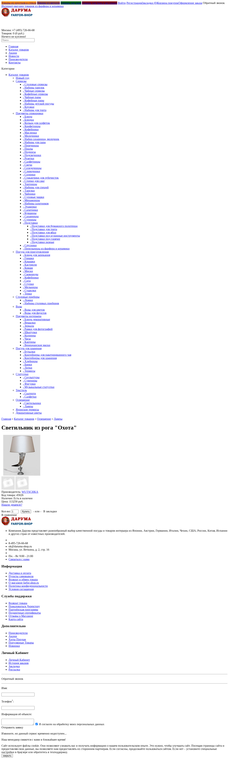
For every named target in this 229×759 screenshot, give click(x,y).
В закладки (50, 511)
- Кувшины (29, 213)
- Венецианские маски (36, 345)
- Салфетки (29, 396)
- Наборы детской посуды (38, 103)
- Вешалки (29, 322)
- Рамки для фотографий (38, 329)
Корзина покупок (167, 2)
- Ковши (28, 267)
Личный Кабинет (19, 659)
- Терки (27, 293)
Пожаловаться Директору (24, 606)
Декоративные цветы (29, 412)
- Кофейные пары (33, 100)
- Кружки (28, 106)
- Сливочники (31, 171)
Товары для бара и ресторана (99, 2)
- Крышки (29, 261)
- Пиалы (28, 148)
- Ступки (28, 283)
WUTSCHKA (30, 491)
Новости (14, 56)
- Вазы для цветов (34, 309)
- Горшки (28, 258)
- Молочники (31, 135)
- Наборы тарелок (33, 87)
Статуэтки (22, 374)
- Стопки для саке (34, 180)
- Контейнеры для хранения (40, 358)
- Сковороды (30, 274)
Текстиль (21, 390)
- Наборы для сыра (34, 142)
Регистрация (134, 2)
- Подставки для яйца (43, 232)
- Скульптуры (31, 377)
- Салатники (30, 209)
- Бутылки (29, 351)
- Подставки (30, 222)
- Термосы (29, 370)
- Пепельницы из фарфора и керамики (46, 248)
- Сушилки (29, 290)
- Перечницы (31, 145)
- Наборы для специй (36, 187)
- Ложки (28, 300)
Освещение (23, 399)
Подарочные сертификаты (25, 612)
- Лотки (27, 367)
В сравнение (9, 514)
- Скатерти (29, 393)
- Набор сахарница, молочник (41, 139)
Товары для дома (71, 2)
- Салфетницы (31, 161)
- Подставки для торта (43, 229)
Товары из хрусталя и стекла (18, 2)
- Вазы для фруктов (35, 312)
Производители (18, 59)
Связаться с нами (19, 559)
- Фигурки (29, 383)
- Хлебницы (30, 361)
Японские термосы (27, 409)
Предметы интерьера (28, 316)
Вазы (19, 306)
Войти (122, 2)
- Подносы (29, 151)
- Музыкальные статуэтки (38, 387)
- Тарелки (29, 190)
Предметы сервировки (29, 113)
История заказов (19, 663)
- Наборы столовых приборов (41, 303)
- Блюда (27, 116)
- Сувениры (30, 380)
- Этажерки (30, 206)
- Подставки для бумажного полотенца (53, 226)
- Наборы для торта (34, 110)
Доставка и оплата (20, 573)
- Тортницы (30, 184)
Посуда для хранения (29, 348)
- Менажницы (31, 200)
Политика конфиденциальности (28, 585)
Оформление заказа (190, 2)
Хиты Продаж (17, 639)
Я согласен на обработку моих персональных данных (71, 724)
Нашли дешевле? (11, 504)
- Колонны (29, 335)
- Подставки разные (42, 242)
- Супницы (29, 219)
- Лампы (28, 406)
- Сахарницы (31, 216)
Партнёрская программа (23, 609)
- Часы (27, 338)
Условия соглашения (21, 589)
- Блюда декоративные (36, 319)
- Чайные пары (32, 97)
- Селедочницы (32, 168)
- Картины (29, 341)
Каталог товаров (19, 49)
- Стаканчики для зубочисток (41, 177)
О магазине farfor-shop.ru (24, 582)
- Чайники (29, 193)
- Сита (27, 280)
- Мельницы (30, 287)
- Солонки (29, 174)
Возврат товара (18, 603)
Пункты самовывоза (21, 576)
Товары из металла (48, 2)
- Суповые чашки (33, 197)
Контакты (15, 62)
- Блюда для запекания (36, 255)
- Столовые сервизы (35, 84)
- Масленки (30, 132)
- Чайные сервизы (34, 90)
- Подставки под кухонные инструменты (55, 235)
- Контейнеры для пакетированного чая (47, 354)
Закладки (14, 666)
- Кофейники (31, 129)
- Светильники (32, 403)
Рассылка (14, 669)
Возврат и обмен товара (23, 579)
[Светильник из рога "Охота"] (21, 474)
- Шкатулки (30, 332)
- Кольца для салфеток (36, 123)
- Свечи (27, 164)
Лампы (58, 418)
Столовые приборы (28, 296)
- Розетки (28, 158)
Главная (13, 46)
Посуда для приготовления (32, 251)
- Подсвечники (32, 155)
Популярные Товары (21, 642)
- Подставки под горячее (45, 238)
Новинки (14, 645)
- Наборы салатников (36, 203)
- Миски (28, 271)
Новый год (22, 77)
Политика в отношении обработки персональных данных (35, 677)
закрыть (7, 755)
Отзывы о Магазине (21, 616)
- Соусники (30, 245)
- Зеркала (28, 325)
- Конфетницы (31, 126)
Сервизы (21, 81)
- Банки (27, 364)
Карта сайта (16, 619)
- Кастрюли (30, 264)
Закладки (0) (149, 2)
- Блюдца (28, 119)
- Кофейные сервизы (35, 94)
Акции (13, 52)
